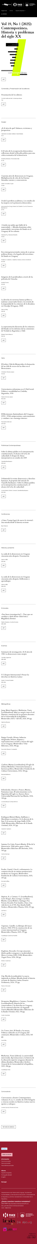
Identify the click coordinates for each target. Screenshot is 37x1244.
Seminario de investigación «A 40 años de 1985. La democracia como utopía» (16, 653)
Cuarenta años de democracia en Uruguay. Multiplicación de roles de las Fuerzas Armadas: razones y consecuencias (17, 178)
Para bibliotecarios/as (7, 1165)
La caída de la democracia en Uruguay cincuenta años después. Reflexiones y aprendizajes (15, 579)
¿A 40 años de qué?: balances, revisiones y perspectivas (16, 129)
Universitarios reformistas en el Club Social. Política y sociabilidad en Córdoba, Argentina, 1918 (17, 391)
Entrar (11, 10)
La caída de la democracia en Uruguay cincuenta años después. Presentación (15, 555)
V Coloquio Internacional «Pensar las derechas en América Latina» (15, 676)
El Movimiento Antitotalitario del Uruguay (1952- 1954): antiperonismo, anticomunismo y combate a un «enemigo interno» (18, 416)
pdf (3, 79)
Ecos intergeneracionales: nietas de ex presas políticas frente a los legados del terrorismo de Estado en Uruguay (17, 254)
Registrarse (4, 10)
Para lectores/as (6, 1161)
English (3, 1177)
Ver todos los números (8, 1126)
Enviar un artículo (7, 1154)
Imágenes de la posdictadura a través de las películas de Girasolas (17, 278)
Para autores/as (5, 1163)
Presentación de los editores (11, 95)
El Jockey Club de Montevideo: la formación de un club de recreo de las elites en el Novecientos (18, 366)
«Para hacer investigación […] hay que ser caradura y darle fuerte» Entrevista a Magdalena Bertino (17, 616)
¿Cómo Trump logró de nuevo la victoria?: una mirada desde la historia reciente (17, 521)
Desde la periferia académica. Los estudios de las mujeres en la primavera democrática (18, 202)
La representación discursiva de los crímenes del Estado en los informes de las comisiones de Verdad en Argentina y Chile (17, 329)
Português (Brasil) (6, 1175)
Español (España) (6, 1172)
